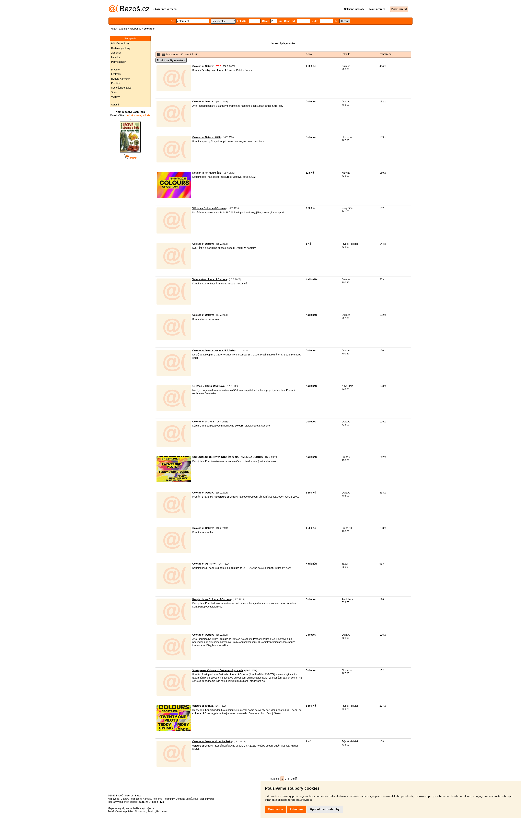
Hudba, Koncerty (120, 78)
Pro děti (115, 83)
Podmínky (169, 798)
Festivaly (116, 74)
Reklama (157, 798)
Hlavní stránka (119, 28)
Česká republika (124, 811)
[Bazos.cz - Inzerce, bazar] (129, 11)
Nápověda (113, 798)
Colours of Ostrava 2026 (206, 137)
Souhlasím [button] (275, 809)
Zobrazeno (386, 54)
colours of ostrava (202, 705)
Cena (309, 54)
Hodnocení (135, 798)
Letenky (115, 57)
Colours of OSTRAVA (204, 563)
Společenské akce (121, 87)
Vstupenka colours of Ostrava (209, 279)
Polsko (151, 811)
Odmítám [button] (296, 809)
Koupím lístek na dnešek (206, 172)
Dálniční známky (120, 43)
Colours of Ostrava (203, 66)
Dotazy (124, 798)
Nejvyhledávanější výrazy (140, 808)
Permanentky (118, 61)
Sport (114, 92)
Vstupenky (135, 28)
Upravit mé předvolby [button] (325, 809)
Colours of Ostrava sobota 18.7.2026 (213, 350)
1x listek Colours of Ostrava (208, 386)
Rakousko (161, 811)
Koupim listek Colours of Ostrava (211, 599)
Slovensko (140, 811)
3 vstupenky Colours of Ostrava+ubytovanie (217, 670)
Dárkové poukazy (120, 48)
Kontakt (147, 798)
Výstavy (115, 96)
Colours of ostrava (203, 421)
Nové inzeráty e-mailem (171, 60)
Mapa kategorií (116, 808)
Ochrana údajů (184, 798)
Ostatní (115, 104)
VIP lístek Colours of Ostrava (209, 208)
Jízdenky (116, 52)
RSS (195, 798)
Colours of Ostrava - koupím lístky (212, 741)
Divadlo (115, 69)
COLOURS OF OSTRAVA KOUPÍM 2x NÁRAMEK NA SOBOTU (227, 457)
